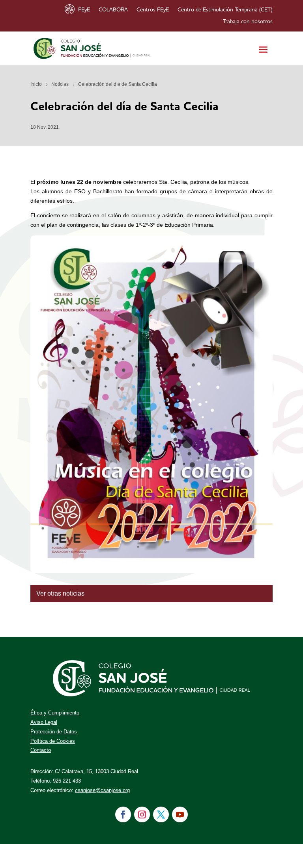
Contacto (40, 750)
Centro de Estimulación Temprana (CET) (225, 10)
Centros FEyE (153, 10)
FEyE (84, 10)
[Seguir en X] (161, 814)
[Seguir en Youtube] (180, 814)
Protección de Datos (53, 732)
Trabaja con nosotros (248, 21)
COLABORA (113, 10)
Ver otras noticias (60, 593)
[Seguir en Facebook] (123, 814)
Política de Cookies (52, 741)
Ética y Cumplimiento (54, 713)
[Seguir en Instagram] (142, 814)
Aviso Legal (43, 722)
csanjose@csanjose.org (102, 790)
